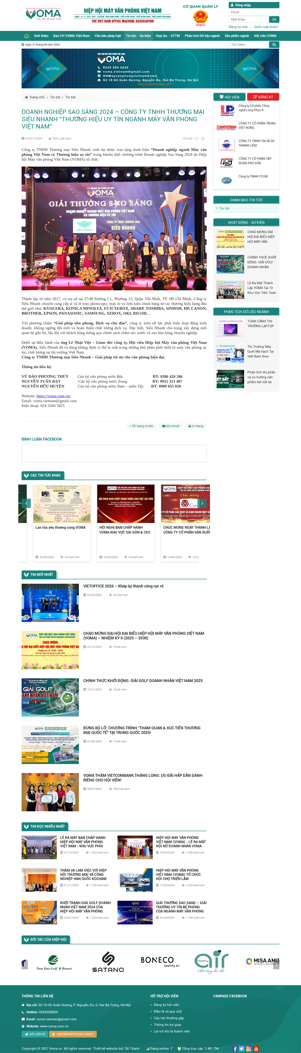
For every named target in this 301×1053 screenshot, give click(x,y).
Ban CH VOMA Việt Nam (71, 36)
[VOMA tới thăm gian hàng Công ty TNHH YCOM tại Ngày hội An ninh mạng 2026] (178, 504)
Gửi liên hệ (37, 1034)
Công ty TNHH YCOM (253, 141)
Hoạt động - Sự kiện (246, 222)
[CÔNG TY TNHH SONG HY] (226, 162)
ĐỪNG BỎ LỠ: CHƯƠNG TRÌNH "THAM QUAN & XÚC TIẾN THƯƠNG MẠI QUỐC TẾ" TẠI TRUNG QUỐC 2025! (142, 730)
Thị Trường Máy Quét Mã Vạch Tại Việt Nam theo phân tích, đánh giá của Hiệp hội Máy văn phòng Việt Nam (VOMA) (260, 352)
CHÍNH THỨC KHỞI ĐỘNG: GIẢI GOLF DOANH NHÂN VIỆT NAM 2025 (143, 680)
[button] (26, 503)
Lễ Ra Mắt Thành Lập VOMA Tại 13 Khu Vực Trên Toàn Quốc (261, 288)
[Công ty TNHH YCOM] (226, 145)
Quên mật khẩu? (266, 27)
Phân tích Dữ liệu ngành (202, 36)
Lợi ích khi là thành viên (172, 1031)
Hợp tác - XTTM (168, 36)
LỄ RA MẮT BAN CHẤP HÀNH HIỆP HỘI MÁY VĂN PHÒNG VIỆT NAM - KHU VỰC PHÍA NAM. (82, 842)
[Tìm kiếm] (274, 44)
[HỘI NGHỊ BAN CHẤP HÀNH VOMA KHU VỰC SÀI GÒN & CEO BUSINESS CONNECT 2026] (50, 504)
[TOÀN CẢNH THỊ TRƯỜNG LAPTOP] (230, 328)
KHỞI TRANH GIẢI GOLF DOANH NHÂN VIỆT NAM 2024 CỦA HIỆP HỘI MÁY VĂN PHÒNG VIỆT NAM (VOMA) (85, 907)
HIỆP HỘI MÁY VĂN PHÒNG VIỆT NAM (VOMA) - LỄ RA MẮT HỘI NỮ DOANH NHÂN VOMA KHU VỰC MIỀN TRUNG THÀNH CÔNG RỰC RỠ (181, 842)
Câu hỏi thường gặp (169, 1018)
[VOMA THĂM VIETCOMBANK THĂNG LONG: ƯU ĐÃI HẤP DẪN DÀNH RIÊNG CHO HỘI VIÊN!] (50, 792)
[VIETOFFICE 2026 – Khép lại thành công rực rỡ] (50, 603)
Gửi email (172, 426)
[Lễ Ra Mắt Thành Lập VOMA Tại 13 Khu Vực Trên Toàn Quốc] (230, 290)
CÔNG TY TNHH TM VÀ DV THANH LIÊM (257, 108)
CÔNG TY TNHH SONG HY (256, 158)
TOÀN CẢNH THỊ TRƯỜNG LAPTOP (260, 323)
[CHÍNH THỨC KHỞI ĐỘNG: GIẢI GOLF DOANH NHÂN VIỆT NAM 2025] (50, 697)
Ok (274, 19)
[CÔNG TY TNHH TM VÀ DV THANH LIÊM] (226, 109)
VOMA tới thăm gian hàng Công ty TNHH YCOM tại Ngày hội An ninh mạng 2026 (176, 530)
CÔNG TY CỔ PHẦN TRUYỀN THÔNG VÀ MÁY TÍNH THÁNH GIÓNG (256, 180)
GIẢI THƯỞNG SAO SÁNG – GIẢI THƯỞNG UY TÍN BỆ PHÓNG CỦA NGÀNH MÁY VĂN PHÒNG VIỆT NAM (181, 907)
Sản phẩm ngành (237, 36)
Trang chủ (27, 36)
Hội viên (232, 97)
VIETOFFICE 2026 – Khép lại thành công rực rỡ (123, 586)
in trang (197, 426)
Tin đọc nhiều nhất (47, 826)
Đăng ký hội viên (166, 1005)
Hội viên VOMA (265, 36)
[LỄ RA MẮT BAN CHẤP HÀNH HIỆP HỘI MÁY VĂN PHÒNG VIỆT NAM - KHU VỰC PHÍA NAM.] (39, 847)
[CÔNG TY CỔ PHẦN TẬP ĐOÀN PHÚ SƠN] (226, 127)
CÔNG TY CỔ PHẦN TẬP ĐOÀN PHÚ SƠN (255, 125)
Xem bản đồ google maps (75, 1034)
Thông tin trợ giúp (167, 1025)
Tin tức (55, 97)
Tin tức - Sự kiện (138, 36)
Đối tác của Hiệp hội (48, 939)
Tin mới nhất (41, 574)
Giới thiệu (41, 36)
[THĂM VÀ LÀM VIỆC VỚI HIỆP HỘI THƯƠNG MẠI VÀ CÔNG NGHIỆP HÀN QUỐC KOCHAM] (39, 880)
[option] (50, 523)
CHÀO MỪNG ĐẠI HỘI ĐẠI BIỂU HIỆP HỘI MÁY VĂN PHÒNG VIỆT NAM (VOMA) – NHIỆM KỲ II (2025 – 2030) (143, 635)
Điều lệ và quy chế (168, 1011)
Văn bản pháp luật (108, 36)
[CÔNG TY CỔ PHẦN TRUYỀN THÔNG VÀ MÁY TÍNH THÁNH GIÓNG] (226, 180)
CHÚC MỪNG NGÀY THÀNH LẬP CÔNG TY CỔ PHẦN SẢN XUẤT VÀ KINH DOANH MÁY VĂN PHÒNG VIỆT (114, 530)
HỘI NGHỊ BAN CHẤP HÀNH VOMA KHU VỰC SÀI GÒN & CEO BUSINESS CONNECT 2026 (49, 530)
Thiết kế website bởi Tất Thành (116, 1049)
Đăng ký (265, 97)
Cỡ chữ (187, 138)
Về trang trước (142, 426)
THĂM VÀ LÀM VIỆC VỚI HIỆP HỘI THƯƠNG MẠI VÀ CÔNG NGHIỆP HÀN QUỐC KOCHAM (83, 874)
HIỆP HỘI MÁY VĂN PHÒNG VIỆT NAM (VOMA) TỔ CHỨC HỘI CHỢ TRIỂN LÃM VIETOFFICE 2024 (178, 874)
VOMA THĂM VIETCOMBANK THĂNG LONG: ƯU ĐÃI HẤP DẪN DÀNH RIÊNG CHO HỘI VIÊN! (143, 777)
